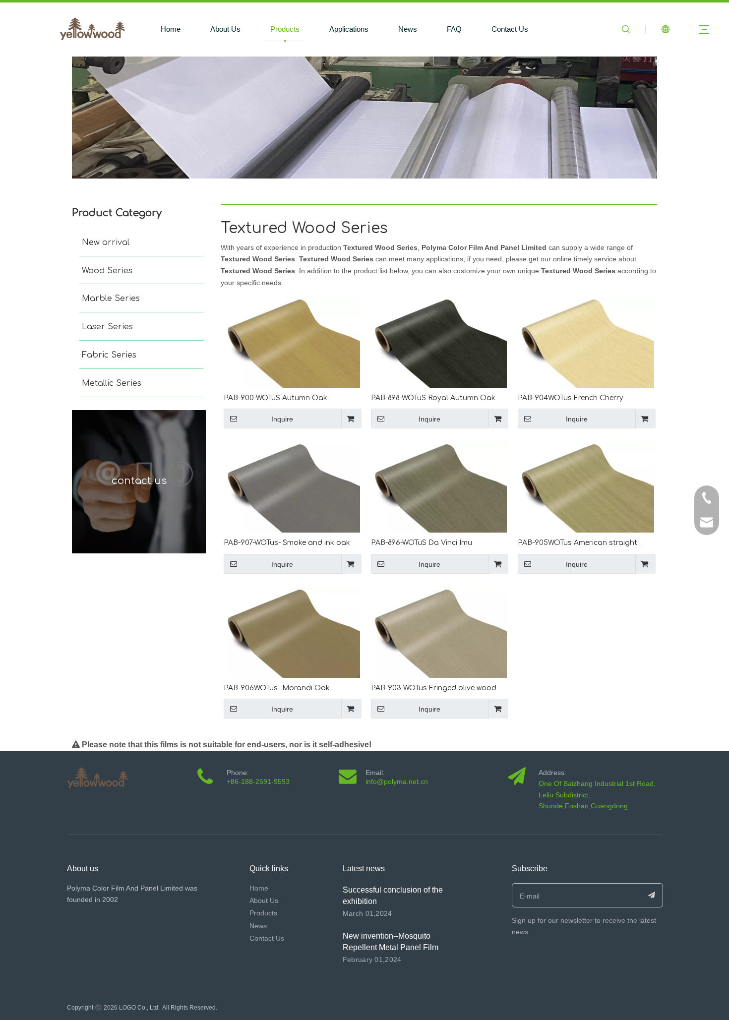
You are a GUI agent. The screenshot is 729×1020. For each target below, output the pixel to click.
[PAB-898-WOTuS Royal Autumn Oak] (439, 342)
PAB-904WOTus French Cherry (570, 398)
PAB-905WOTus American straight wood (577, 543)
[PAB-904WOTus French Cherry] (586, 342)
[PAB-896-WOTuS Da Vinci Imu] (439, 487)
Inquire (282, 419)
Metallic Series (111, 383)
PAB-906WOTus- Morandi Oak (277, 688)
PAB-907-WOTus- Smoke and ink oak (287, 542)
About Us (225, 29)
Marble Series (111, 298)
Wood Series (107, 270)
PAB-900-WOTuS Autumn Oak (275, 398)
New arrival (105, 242)
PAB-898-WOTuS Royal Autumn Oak (433, 398)
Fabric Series (109, 355)
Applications (348, 29)
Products (285, 29)
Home (171, 29)
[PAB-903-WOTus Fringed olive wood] (439, 632)
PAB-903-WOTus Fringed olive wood (433, 688)
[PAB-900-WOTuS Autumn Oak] (292, 342)
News (407, 29)
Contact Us (509, 29)
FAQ (454, 29)
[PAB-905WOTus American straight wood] (586, 487)
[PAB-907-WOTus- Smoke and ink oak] (292, 487)
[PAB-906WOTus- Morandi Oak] (292, 632)
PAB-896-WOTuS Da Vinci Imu (421, 542)
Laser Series (107, 326)
